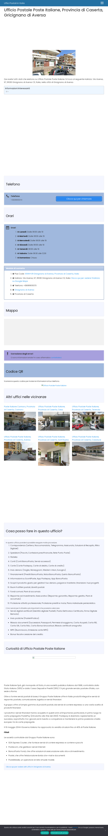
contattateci (56, 357)
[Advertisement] (54, 33)
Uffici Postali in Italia (14, 3)
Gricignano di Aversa (24, 289)
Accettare (44, 833)
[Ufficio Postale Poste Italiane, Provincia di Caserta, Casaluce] (88, 451)
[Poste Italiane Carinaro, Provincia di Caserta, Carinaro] (20, 421)
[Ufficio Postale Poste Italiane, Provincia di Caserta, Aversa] (20, 451)
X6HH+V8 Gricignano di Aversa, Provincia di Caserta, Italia (52, 273)
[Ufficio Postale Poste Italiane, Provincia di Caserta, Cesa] (54, 421)
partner (75, 827)
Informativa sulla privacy (59, 833)
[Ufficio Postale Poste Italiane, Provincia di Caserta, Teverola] (88, 421)
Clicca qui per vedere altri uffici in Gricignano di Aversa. (28, 767)
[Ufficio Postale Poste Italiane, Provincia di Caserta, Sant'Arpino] (54, 454)
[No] (105, 830)
